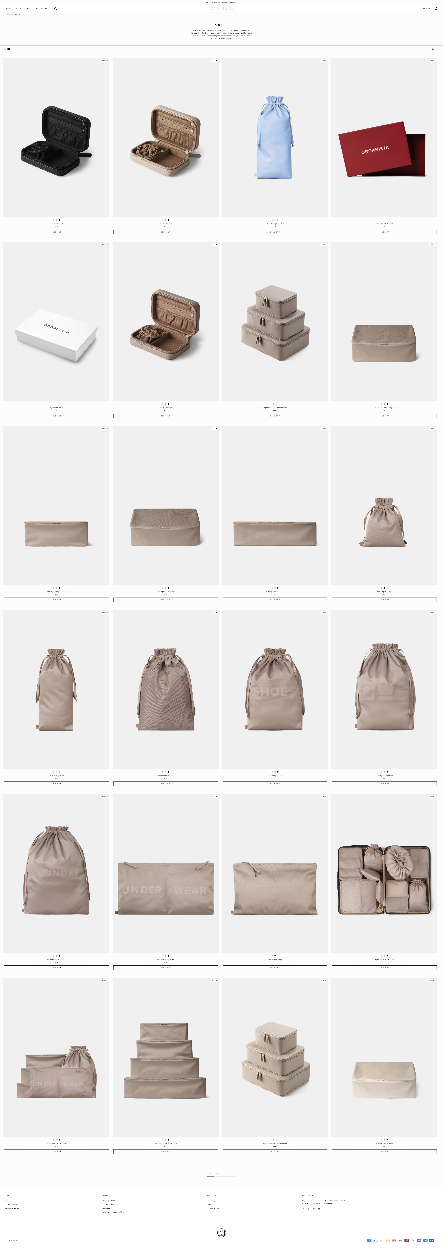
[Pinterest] (313, 1208)
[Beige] (53, 220)
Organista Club (213, 1208)
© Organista (13, 1240)
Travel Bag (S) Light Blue (275, 224)
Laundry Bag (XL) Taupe (56, 959)
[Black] (59, 220)
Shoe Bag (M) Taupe (275, 776)
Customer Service (12, 1204)
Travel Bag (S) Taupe (56, 776)
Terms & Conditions (111, 1204)
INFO (29, 8)
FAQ (6, 1201)
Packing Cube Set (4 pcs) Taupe (166, 1143)
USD (428, 8)
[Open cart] (436, 8)
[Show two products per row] (5, 49)
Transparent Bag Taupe (165, 776)
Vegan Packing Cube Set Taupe (275, 408)
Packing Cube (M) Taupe (56, 592)
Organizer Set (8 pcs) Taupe (384, 959)
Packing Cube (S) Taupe (384, 408)
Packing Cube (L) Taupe (166, 592)
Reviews (106, 1208)
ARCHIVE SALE (42, 8)
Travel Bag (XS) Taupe (384, 592)
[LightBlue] (275, 220)
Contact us (211, 1204)
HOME (19, 8)
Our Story (211, 1201)
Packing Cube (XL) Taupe (275, 592)
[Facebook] (303, 1208)
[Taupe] (56, 220)
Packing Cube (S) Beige (384, 1143)
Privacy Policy (109, 1201)
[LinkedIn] (319, 1208)
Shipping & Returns (12, 1208)
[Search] (55, 8)
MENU (8, 8)
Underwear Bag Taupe (165, 959)
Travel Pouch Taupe (275, 959)
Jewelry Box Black (56, 224)
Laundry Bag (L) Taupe (384, 776)
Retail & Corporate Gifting (113, 1212)
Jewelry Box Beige (166, 224)
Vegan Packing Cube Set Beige (275, 1143)
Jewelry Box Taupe (166, 408)
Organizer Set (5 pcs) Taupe (56, 1143)
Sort (434, 49)
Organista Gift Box (56, 408)
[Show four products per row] (8, 49)
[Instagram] (308, 1208)
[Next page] (232, 1173)
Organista (9, 14)
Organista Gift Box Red (384, 224)
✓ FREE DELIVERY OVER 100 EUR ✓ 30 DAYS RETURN (221, 2)
